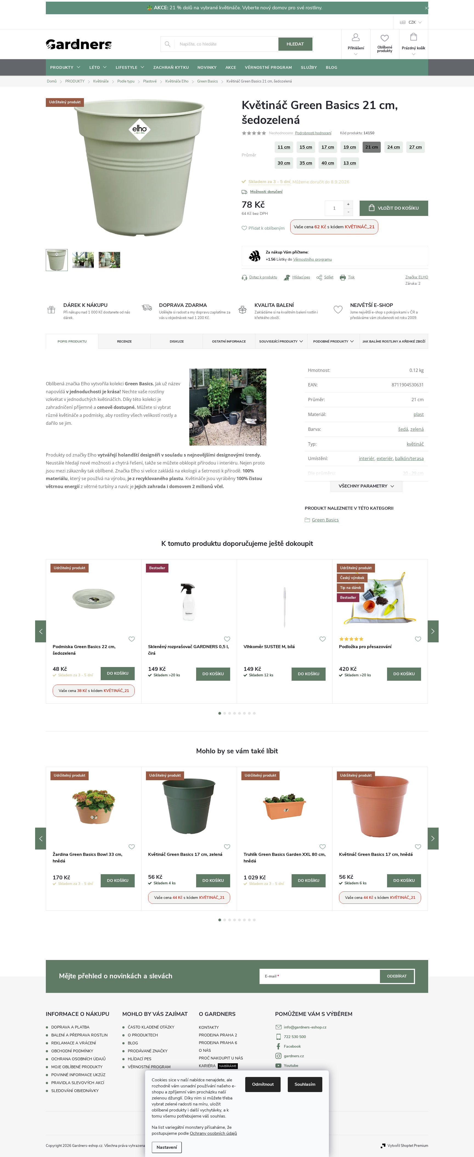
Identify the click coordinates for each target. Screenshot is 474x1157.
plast (419, 414)
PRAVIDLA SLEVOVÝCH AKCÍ (77, 1082)
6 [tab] (244, 713)
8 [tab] (254, 713)
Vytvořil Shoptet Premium (408, 1145)
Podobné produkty (330, 341)
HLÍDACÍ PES (139, 1059)
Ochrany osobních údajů (213, 1133)
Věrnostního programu (312, 259)
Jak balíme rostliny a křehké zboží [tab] (394, 341)
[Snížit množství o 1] (348, 212)
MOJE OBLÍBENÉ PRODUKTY (76, 1067)
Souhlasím (305, 1084)
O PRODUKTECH (143, 1035)
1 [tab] (219, 713)
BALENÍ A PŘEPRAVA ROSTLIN (79, 1035)
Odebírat (397, 976)
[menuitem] (65, 67)
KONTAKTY (209, 1027)
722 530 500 (295, 1036)
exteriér (385, 458)
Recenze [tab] (124, 341)
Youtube (291, 1065)
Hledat (295, 44)
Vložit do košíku (398, 208)
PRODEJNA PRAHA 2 (218, 1035)
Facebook (292, 1046)
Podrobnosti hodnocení (313, 133)
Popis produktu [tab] (72, 341)
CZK (412, 22)
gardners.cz (294, 1056)
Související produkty (278, 341)
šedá (403, 429)
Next (433, 631)
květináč (415, 444)
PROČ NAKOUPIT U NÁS (221, 1058)
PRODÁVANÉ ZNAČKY (147, 1051)
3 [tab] (229, 713)
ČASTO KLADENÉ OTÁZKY (151, 1027)
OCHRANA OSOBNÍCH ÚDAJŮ (78, 1059)
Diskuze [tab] (177, 341)
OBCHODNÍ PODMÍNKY (72, 1051)
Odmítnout (263, 1084)
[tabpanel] (94, 631)
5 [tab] (239, 713)
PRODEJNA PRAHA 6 (218, 1042)
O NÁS (205, 1050)
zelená (417, 429)
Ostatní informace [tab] (229, 341)
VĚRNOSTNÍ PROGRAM (149, 1067)
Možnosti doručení (266, 191)
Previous (40, 631)
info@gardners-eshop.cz (305, 1027)
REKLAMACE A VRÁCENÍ (73, 1043)
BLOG (133, 1043)
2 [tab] (224, 713)
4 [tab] (234, 713)
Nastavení (167, 1147)
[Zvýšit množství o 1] (348, 204)
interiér (366, 458)
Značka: (416, 277)
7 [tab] (249, 713)
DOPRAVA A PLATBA (70, 1027)
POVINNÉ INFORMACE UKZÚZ (78, 1075)
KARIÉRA (207, 1065)
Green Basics (325, 520)
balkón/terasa (409, 458)
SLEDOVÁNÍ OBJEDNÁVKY (74, 1090)
